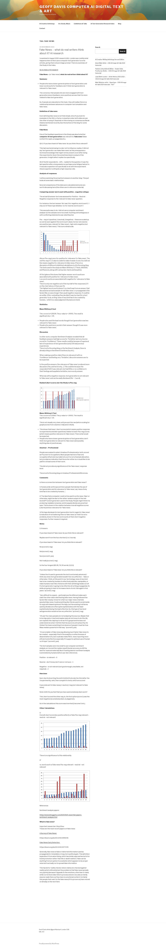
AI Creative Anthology (47, 23)
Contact (42, 28)
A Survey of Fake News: (48, 833)
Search (97, 47)
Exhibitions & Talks (80, 23)
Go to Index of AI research (49, 70)
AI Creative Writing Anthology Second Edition (109, 59)
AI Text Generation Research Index (102, 23)
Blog (119, 23)
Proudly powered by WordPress (49, 943)
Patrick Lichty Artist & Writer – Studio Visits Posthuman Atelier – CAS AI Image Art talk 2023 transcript (110, 71)
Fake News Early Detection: (50, 842)
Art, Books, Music (64, 23)
